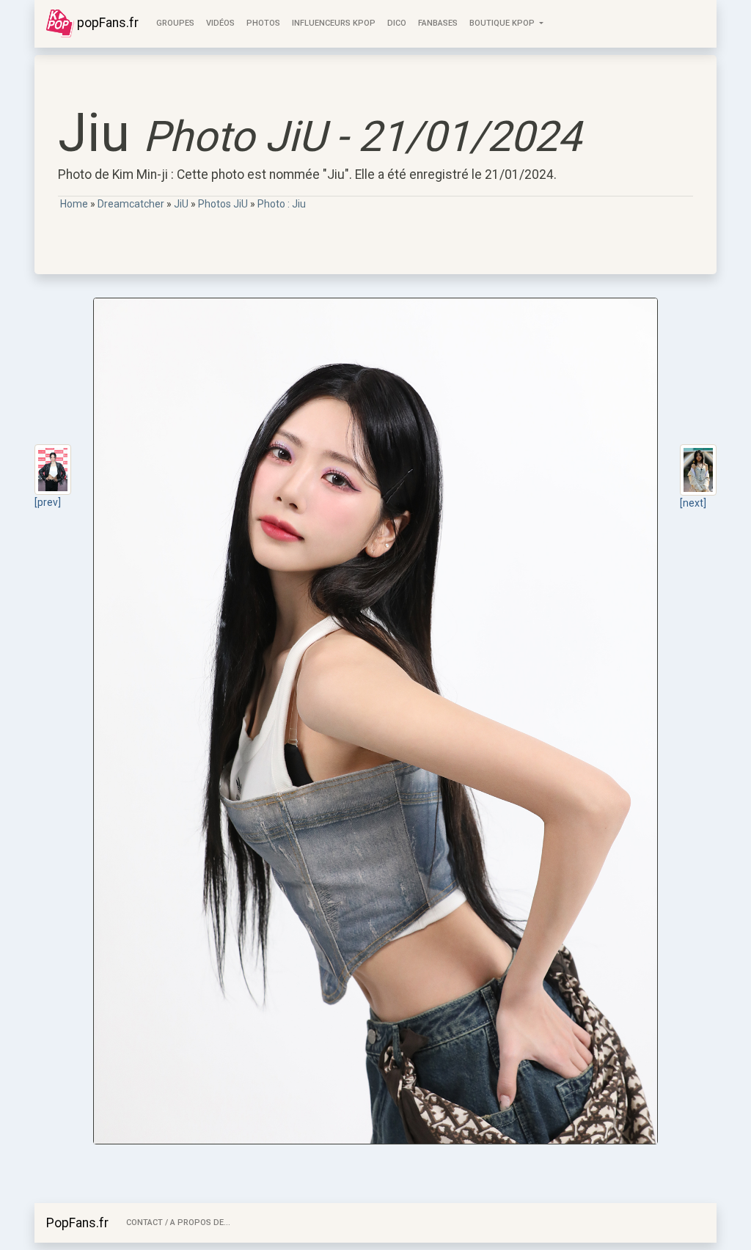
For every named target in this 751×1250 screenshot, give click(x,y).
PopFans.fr (77, 1223)
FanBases (438, 23)
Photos (263, 23)
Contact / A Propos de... (178, 1222)
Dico (396, 23)
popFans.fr (106, 22)
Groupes (175, 23)
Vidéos (220, 23)
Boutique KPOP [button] (503, 23)
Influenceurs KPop (334, 23)
